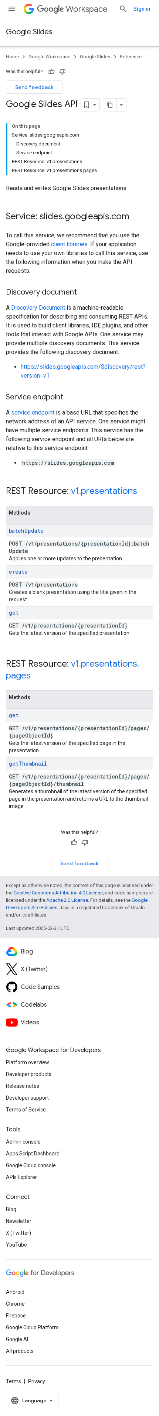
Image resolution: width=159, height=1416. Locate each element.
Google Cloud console (31, 1165)
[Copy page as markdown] (109, 105)
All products (20, 1351)
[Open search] (123, 8)
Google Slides (29, 32)
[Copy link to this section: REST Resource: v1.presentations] (144, 491)
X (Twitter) (18, 1233)
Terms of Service (26, 1110)
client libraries (69, 244)
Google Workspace (49, 56)
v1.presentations (104, 490)
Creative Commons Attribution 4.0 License (58, 893)
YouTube (16, 1245)
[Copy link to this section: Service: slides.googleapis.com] (136, 217)
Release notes (22, 1086)
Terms (13, 1381)
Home (12, 56)
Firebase (16, 1316)
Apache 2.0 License (67, 900)
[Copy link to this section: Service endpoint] (70, 397)
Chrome (15, 1304)
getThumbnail (28, 763)
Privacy (36, 1381)
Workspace (87, 9)
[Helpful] (51, 71)
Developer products (28, 1074)
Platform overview (27, 1062)
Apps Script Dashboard (33, 1153)
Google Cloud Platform (32, 1327)
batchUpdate (26, 530)
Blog (11, 1209)
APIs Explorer (21, 1177)
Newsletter (18, 1221)
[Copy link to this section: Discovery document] (84, 292)
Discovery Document (38, 307)
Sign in (141, 9)
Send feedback (34, 87)
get (13, 612)
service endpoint (32, 412)
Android (15, 1292)
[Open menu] (11, 9)
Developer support (27, 1098)
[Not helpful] (62, 71)
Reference (131, 56)
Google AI (17, 1339)
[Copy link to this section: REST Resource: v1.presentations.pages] (38, 676)
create (18, 571)
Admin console (23, 1142)
